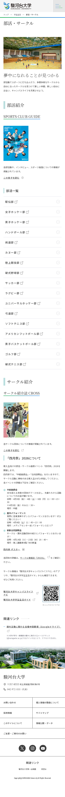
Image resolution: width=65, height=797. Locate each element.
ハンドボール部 (15, 232)
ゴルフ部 (11, 354)
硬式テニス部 (13, 364)
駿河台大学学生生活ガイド (17, 599)
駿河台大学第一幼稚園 (27, 769)
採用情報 (7, 712)
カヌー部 (11, 252)
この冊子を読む (11, 177)
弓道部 (9, 313)
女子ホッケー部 (15, 212)
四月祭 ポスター (11, 549)
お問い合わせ (9, 702)
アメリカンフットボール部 (22, 334)
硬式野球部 (12, 273)
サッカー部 (12, 283)
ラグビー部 (12, 293)
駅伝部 (9, 202)
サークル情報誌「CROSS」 (33, 557)
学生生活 (17, 14)
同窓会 (43, 769)
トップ (6, 14)
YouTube (43, 748)
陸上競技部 (12, 262)
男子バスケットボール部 (21, 344)
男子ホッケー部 (15, 222)
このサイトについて (12, 723)
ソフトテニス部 (15, 323)
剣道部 (9, 242)
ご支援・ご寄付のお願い (14, 733)
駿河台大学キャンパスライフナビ (18, 593)
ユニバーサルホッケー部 (21, 303)
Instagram (32, 748)
